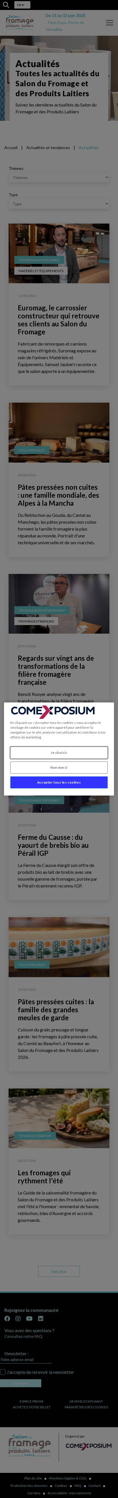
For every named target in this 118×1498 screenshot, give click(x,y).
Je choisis (59, 752)
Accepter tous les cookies (59, 782)
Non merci (59, 767)
